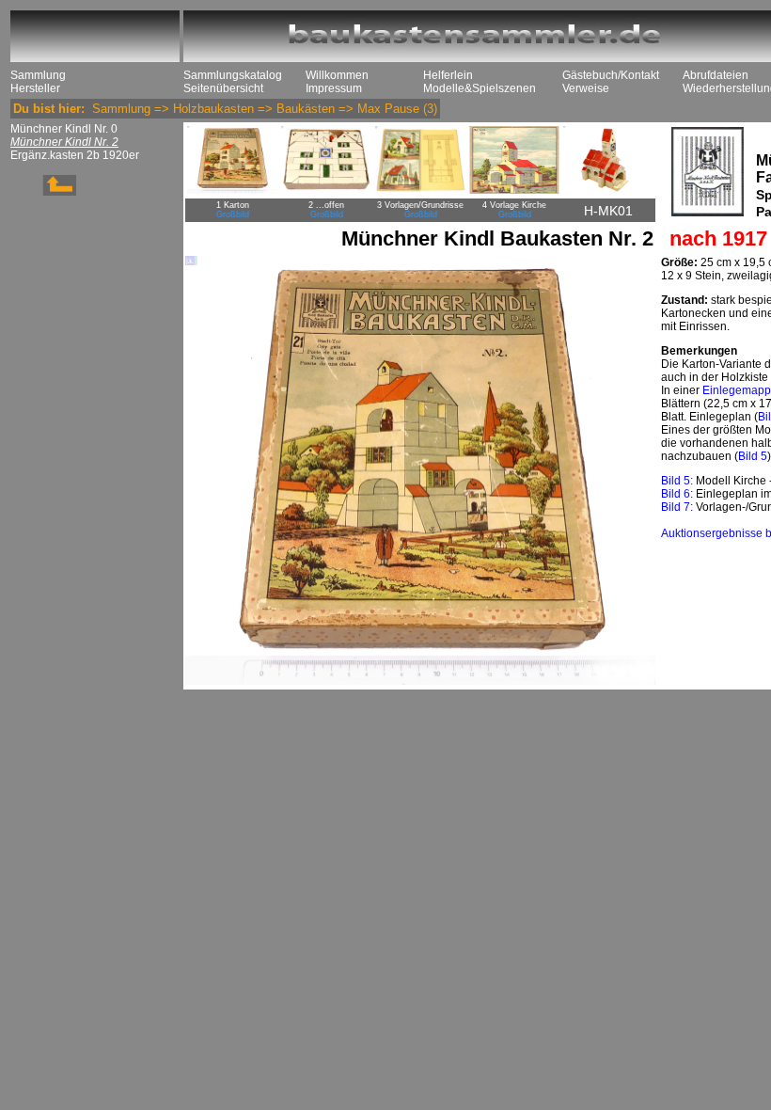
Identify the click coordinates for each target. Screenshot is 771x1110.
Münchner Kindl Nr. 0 (64, 128)
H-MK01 (608, 210)
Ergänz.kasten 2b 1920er (74, 155)
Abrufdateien (715, 75)
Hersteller (35, 88)
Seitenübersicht (223, 88)
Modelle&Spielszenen (479, 88)
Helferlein (448, 75)
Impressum (334, 88)
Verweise (585, 88)
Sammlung (38, 75)
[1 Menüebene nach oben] (43, 191)
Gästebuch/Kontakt (610, 75)
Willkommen (337, 75)
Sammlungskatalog (232, 75)
